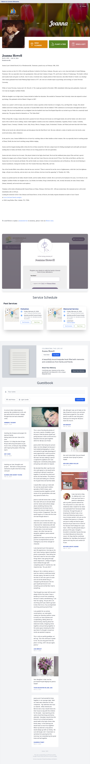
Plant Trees (37, 322)
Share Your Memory (78, 371)
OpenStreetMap (47, 759)
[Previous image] (63, 481)
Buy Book (56, 355)
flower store (49, 221)
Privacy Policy (40, 756)
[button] (12, 313)
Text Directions (25, 322)
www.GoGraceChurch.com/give (12, 197)
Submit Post (79, 399)
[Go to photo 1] (73, 489)
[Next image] (86, 481)
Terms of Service (50, 756)
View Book (46, 355)
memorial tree (23, 221)
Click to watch (71, 322)
